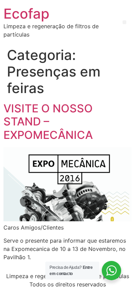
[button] (124, 22)
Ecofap (26, 13)
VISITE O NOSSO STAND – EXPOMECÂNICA (48, 122)
